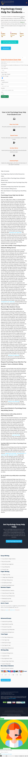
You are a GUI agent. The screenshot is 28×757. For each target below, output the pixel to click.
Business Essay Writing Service (8, 595)
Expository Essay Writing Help (8, 629)
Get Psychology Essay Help (9, 42)
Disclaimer (17, 713)
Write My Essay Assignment (7, 564)
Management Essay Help (7, 601)
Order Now (22, 22)
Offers (21, 17)
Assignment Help (5, 655)
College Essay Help (6, 574)
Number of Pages (4, 76)
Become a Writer (6, 680)
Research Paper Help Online (8, 661)
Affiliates (23, 713)
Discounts (17, 610)
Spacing (2, 80)
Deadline (3, 88)
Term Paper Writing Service (7, 637)
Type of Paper (4, 72)
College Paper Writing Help (7, 577)
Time (2, 92)
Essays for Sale (5, 569)
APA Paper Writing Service (7, 580)
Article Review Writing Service (8, 632)
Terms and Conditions (11, 710)
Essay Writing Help (6, 566)
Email (2, 84)
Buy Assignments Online (7, 658)
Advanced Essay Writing (7, 621)
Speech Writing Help (6, 663)
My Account (6, 48)
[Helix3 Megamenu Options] (26, 3)
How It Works (22, 12)
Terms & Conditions (12, 698)
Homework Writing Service (7, 653)
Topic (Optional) (4, 68)
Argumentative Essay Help (7, 624)
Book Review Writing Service (8, 648)
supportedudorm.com (10, 610)
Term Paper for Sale (6, 645)
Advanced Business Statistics (8, 590)
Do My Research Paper (7, 582)
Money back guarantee (9, 713)
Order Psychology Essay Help (14, 541)
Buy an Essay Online (6, 561)
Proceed (4, 96)
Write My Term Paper (6, 642)
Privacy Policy (20, 710)
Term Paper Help (5, 640)
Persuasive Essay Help (6, 626)
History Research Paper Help (8, 593)
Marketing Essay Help (6, 598)
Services (21, 7)
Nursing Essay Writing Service (8, 585)
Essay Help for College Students (8, 558)
